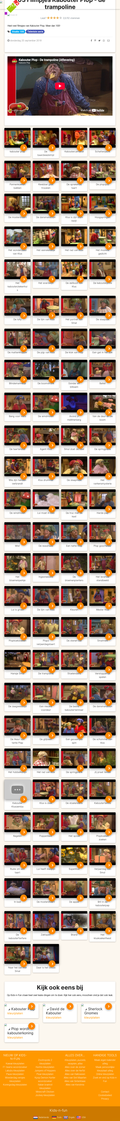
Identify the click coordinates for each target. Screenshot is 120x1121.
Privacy (105, 1098)
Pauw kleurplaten (15, 1074)
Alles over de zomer (75, 1067)
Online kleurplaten (105, 1074)
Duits (59, 1117)
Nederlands (43, 1117)
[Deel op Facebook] (91, 40)
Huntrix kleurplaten (45, 1067)
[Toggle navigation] (109, 4)
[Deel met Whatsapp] (104, 40)
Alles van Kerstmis (75, 1084)
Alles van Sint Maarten (75, 1077)
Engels (71, 1117)
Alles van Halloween (75, 1074)
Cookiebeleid (105, 1095)
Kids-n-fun (24, 4)
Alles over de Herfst (75, 1070)
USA (83, 1117)
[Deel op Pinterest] (95, 40)
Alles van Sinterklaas (75, 1081)
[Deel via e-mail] (108, 40)
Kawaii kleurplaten (15, 1063)
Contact (105, 1091)
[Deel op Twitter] (99, 40)
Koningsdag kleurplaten (15, 1084)
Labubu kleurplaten (15, 1070)
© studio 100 (13, 15)
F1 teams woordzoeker (15, 1067)
